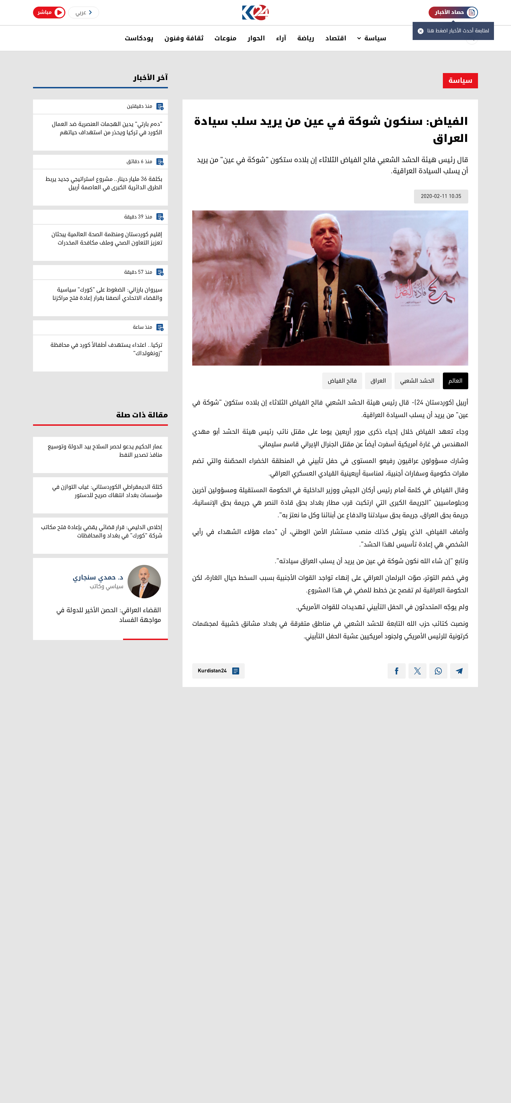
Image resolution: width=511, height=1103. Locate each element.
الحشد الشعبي (417, 381)
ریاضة (305, 38)
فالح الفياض (342, 381)
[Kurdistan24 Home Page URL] (255, 13)
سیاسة (375, 38)
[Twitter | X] (417, 671)
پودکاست (139, 38)
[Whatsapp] (438, 671)
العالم (455, 381)
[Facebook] (397, 671)
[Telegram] (459, 671)
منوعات (225, 38)
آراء (281, 38)
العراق (378, 381)
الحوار (256, 38)
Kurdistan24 (212, 671)
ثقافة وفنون (183, 38)
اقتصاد (335, 38)
